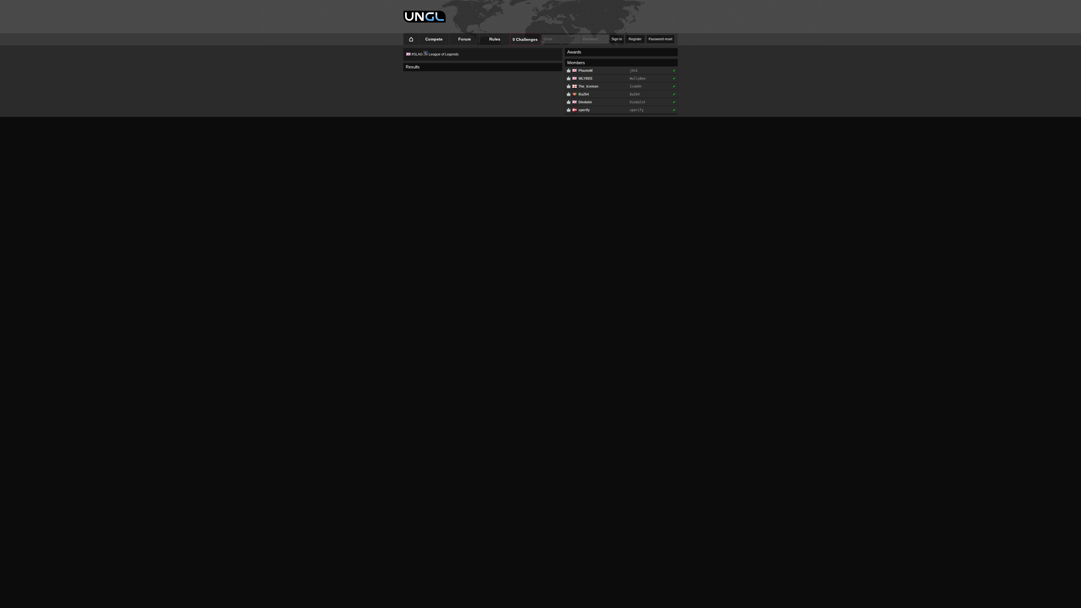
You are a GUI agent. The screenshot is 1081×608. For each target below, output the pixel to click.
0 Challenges (525, 39)
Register (635, 39)
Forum (464, 39)
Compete (434, 39)
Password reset (660, 39)
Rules (494, 39)
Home (411, 39)
